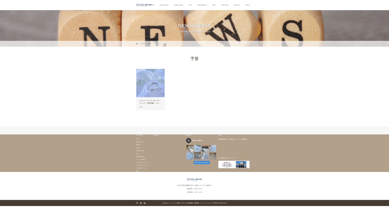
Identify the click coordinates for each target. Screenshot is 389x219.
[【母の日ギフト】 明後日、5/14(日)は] (190, 156)
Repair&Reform (202, 5)
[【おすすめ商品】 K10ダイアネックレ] (190, 148)
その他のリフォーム (141, 168)
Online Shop (224, 5)
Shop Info (237, 5)
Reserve (247, 5)
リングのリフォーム (141, 162)
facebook (155, 135)
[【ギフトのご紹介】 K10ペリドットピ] (197, 156)
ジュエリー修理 (140, 159)
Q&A (213, 5)
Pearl (190, 5)
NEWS (152, 5)
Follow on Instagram (202, 162)
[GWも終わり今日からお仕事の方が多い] (205, 156)
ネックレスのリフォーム (143, 165)
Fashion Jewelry (178, 5)
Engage (138, 147)
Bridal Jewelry (164, 5)
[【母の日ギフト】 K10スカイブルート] (212, 148)
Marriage (138, 144)
